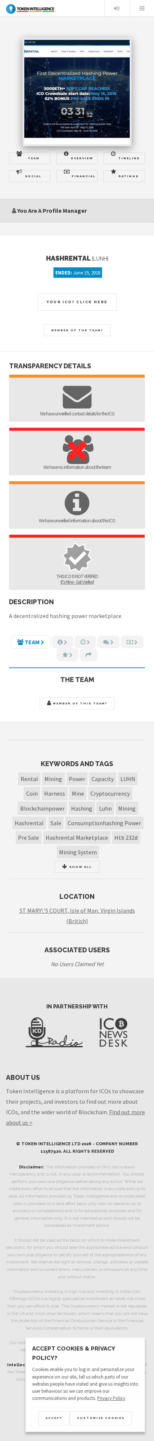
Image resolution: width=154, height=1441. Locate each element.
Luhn (105, 808)
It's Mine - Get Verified (77, 582)
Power (77, 779)
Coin (32, 793)
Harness (54, 793)
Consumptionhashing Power (104, 823)
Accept (54, 1418)
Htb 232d (126, 837)
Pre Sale (28, 837)
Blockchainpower (42, 808)
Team (34, 158)
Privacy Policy (111, 1398)
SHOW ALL (80, 867)
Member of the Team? (77, 330)
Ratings (128, 176)
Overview (82, 158)
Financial (84, 176)
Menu (142, 8)
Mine (78, 793)
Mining (53, 779)
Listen (117, 8)
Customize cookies (101, 1418)
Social (33, 176)
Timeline (129, 158)
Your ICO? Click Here (77, 302)
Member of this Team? (79, 703)
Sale (55, 823)
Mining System (78, 852)
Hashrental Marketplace (77, 837)
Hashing (81, 808)
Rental (29, 779)
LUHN (127, 779)
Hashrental (29, 823)
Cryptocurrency (110, 793)
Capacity (103, 779)
